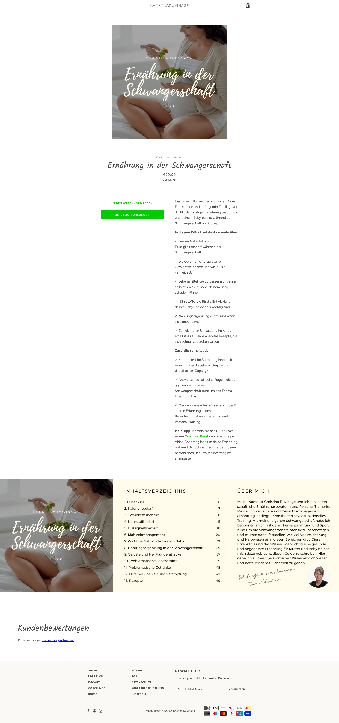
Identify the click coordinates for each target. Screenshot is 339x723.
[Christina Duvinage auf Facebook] (88, 711)
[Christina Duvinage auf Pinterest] (94, 711)
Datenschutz (142, 682)
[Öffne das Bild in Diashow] (169, 82)
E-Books (94, 682)
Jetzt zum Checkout (132, 215)
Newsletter (187, 670)
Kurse (92, 694)
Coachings (96, 688)
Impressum (140, 694)
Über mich (95, 676)
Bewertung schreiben (58, 640)
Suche (93, 670)
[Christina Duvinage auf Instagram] (100, 711)
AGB (134, 676)
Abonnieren (237, 689)
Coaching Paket (196, 436)
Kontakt (138, 670)
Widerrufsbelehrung (148, 688)
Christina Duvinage (183, 710)
